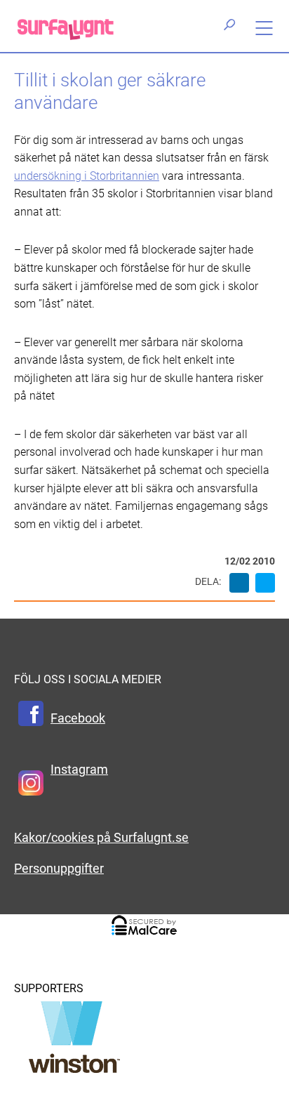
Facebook (78, 718)
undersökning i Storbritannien (86, 176)
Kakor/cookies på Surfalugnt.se (101, 838)
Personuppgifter (59, 869)
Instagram (79, 770)
